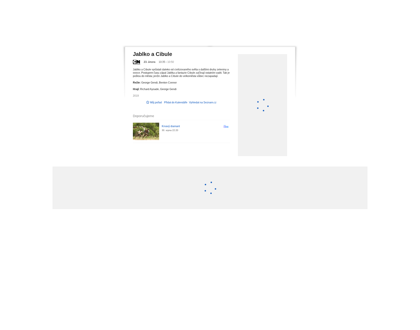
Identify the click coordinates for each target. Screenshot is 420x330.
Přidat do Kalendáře (175, 102)
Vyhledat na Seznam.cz (202, 102)
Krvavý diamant (171, 126)
